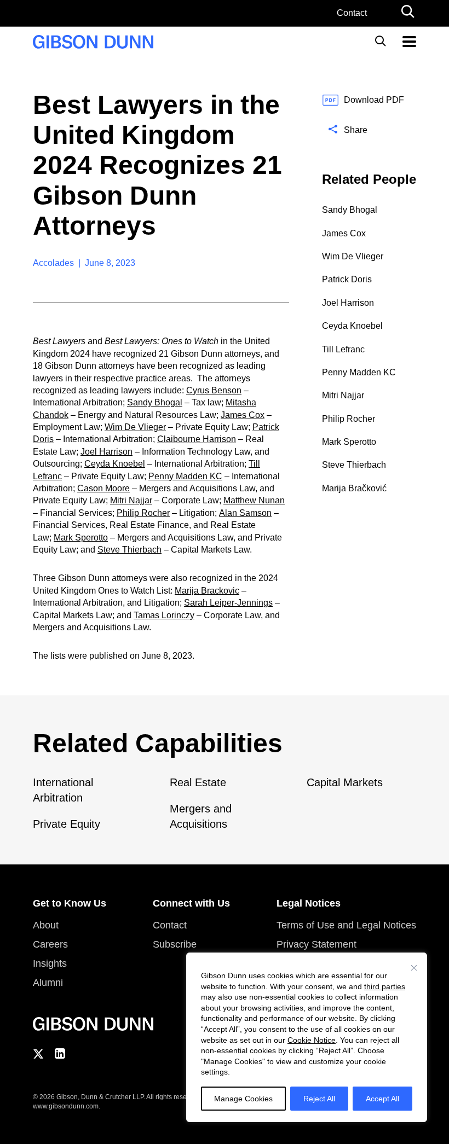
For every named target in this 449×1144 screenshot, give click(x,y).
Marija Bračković (354, 488)
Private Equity (66, 824)
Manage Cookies (243, 1098)
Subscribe (175, 944)
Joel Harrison (106, 451)
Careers (50, 944)
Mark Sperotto (81, 537)
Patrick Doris (347, 279)
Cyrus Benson (213, 390)
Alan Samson (245, 513)
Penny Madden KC (185, 476)
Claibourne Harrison (196, 439)
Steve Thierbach (129, 549)
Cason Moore (103, 488)
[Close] (414, 968)
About (46, 925)
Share (355, 130)
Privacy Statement (316, 944)
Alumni (48, 982)
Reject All (319, 1098)
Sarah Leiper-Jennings (228, 602)
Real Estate (198, 782)
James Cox (242, 415)
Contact (352, 13)
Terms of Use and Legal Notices (346, 925)
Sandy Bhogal (154, 402)
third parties (384, 986)
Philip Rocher (143, 513)
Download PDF (374, 99)
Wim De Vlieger (135, 427)
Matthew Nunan (254, 500)
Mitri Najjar (131, 500)
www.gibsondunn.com (66, 1106)
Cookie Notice (311, 1040)
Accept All (382, 1098)
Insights (50, 963)
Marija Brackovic (207, 590)
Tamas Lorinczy (164, 615)
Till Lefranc (343, 349)
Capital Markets (345, 782)
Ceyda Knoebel (114, 463)
